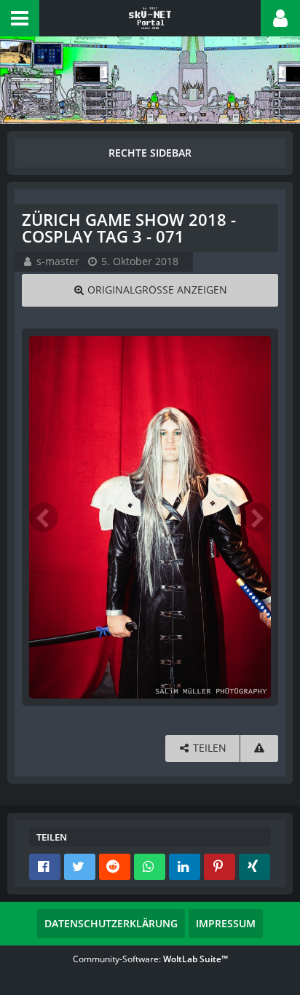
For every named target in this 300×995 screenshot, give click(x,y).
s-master (57, 261)
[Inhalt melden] (259, 748)
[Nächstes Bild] (256, 517)
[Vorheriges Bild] (43, 517)
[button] (19, 18)
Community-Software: (150, 959)
